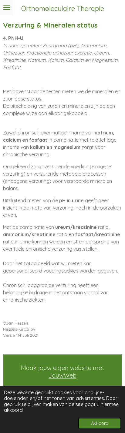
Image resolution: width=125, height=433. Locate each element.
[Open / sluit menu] (6, 7)
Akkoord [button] (99, 423)
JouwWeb (62, 375)
